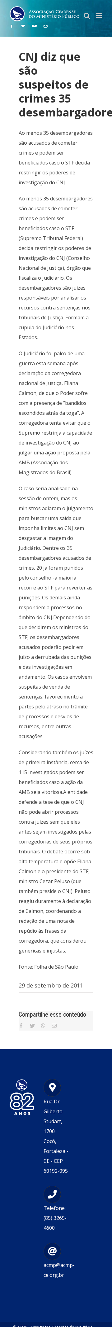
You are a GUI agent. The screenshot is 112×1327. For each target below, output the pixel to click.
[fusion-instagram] (45, 25)
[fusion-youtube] (34, 25)
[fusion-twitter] (23, 25)
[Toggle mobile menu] (99, 15)
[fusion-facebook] (11, 25)
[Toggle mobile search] (87, 15)
